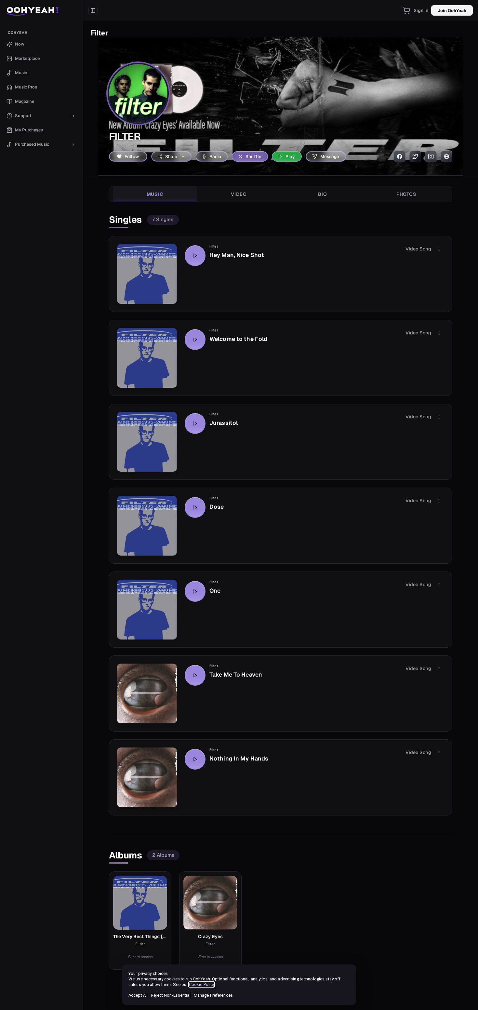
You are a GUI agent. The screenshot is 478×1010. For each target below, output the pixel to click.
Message (329, 156)
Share (171, 156)
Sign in (421, 10)
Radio (215, 156)
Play (290, 156)
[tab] (155, 194)
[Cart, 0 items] (406, 10)
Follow (132, 156)
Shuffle (253, 156)
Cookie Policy (202, 984)
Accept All (138, 995)
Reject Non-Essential (170, 995)
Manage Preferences (213, 995)
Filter (213, 246)
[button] (41, 10)
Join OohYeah (452, 10)
